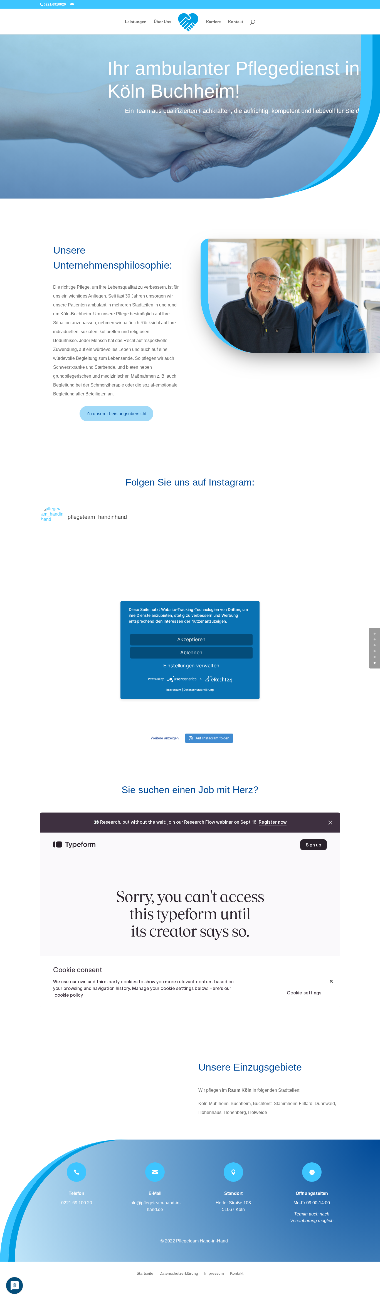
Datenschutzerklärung (178, 1273)
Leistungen (136, 22)
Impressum (214, 1273)
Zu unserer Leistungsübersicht (116, 413)
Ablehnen (191, 652)
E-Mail (155, 1193)
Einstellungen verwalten (191, 665)
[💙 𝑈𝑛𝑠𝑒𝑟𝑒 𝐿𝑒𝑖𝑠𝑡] (91, 582)
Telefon (76, 1193)
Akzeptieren (191, 639)
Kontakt (235, 22)
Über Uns (162, 22)
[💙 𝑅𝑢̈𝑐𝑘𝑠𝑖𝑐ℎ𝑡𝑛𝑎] (190, 582)
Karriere (213, 22)
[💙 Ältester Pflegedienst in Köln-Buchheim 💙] (289, 582)
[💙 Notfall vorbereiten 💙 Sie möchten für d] (289, 681)
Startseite (145, 1273)
